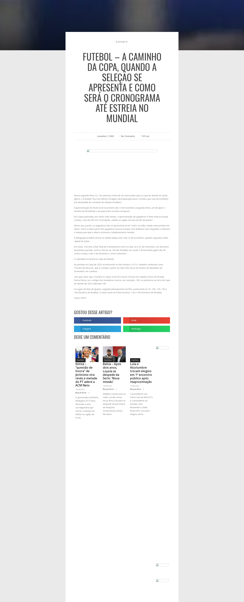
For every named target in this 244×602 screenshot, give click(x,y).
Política (80, 360)
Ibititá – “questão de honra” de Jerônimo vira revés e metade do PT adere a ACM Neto (86, 374)
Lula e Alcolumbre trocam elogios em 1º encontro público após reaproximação (141, 373)
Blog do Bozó (80, 392)
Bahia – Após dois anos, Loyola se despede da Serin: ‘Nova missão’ (112, 373)
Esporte (122, 42)
